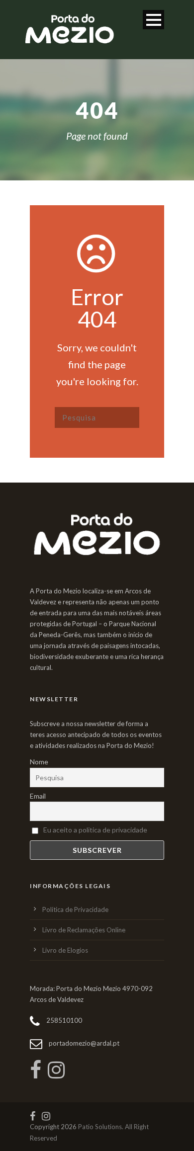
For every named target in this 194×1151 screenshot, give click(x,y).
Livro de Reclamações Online (83, 930)
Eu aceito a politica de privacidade (95, 829)
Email (38, 796)
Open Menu (153, 19)
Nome (39, 761)
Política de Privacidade (75, 909)
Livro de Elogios (65, 950)
